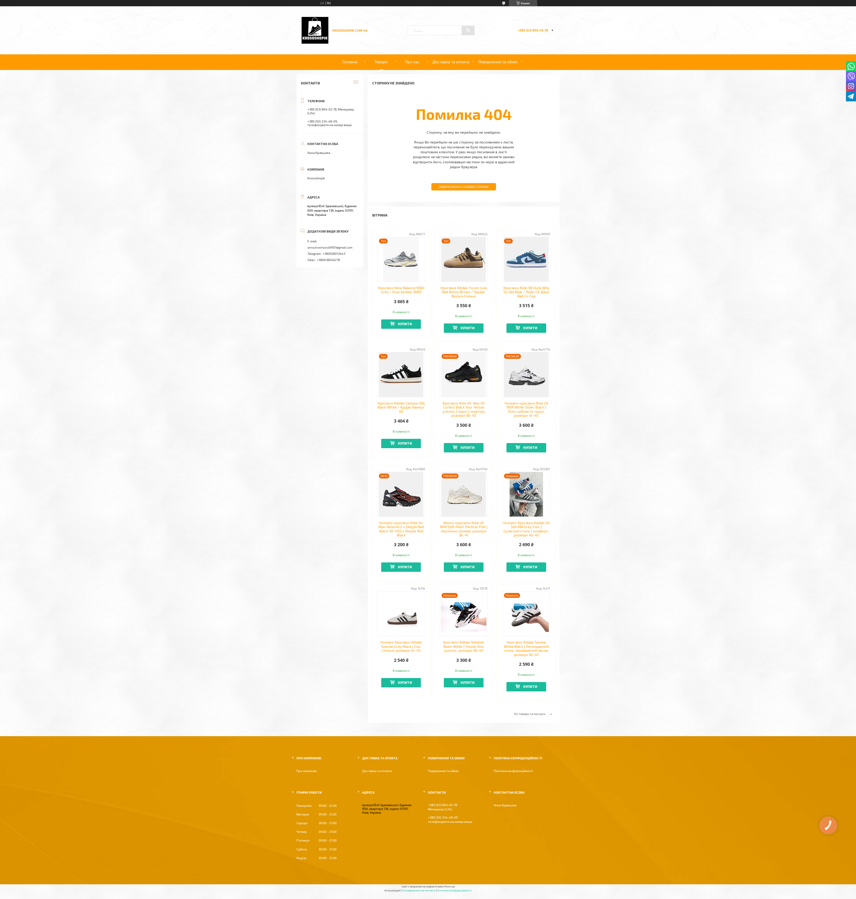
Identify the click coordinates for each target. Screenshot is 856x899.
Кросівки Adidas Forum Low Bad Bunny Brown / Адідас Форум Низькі (463, 292)
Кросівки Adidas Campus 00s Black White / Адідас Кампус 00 (401, 407)
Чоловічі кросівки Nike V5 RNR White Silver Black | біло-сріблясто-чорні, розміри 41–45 (526, 409)
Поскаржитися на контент (418, 890)
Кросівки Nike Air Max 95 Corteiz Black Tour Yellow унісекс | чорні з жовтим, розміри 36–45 (463, 409)
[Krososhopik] (315, 42)
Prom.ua (449, 886)
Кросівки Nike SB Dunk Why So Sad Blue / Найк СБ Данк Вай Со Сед (526, 292)
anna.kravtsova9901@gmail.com (329, 247)
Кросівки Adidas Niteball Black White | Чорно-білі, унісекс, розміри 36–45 (463, 646)
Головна (349, 61)
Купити (405, 324)
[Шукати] (468, 30)
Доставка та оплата (450, 61)
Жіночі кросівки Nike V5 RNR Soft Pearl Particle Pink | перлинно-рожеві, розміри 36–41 (464, 529)
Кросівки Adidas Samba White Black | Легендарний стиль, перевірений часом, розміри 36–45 (526, 648)
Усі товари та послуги (529, 714)
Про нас (412, 61)
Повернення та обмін (497, 61)
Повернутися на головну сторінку (464, 187)
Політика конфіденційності (513, 771)
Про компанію (306, 771)
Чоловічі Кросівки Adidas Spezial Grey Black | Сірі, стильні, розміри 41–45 (401, 646)
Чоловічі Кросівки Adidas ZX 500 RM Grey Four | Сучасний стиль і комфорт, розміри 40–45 (526, 529)
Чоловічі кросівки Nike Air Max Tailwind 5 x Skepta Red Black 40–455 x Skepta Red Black (401, 529)
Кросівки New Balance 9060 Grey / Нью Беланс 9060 (401, 290)
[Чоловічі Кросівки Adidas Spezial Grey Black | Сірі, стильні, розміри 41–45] (401, 613)
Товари (380, 61)
